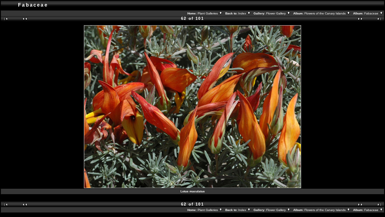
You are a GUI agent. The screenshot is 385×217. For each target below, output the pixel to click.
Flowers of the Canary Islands (325, 13)
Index (242, 13)
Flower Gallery (276, 13)
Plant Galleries (208, 13)
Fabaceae (371, 13)
